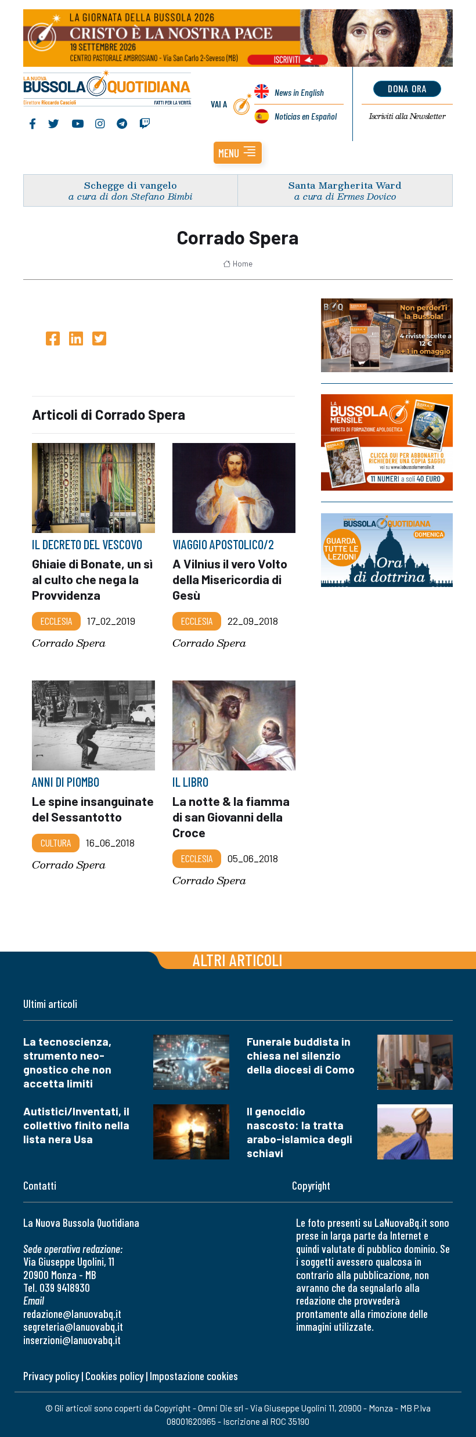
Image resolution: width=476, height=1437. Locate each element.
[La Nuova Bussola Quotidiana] (107, 89)
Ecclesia (56, 620)
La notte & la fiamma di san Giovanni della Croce (231, 816)
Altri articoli (238, 959)
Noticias (306, 115)
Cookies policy (114, 1375)
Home (243, 263)
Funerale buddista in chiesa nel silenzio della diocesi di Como (301, 1055)
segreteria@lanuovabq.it (73, 1326)
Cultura (56, 842)
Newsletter (407, 116)
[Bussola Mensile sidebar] (387, 442)
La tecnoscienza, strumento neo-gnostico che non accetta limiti (67, 1062)
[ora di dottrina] (387, 550)
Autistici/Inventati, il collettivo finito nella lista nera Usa (76, 1125)
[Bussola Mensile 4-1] (387, 335)
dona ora (407, 88)
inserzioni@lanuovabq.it (72, 1339)
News (299, 92)
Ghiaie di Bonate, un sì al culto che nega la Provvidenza (92, 579)
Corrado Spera (69, 643)
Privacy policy (51, 1375)
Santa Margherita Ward (345, 185)
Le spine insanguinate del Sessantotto (93, 808)
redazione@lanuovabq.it (72, 1313)
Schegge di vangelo (130, 185)
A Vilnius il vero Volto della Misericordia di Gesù (229, 579)
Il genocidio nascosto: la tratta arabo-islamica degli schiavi (299, 1131)
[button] (237, 152)
